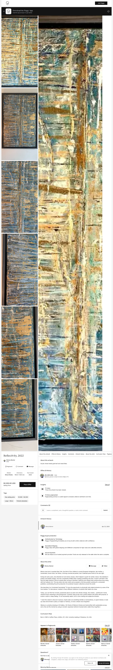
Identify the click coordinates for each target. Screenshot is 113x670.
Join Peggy (101, 3)
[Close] (109, 655)
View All (107, 625)
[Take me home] (7, 3)
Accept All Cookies (104, 663)
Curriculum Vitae (100, 454)
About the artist (90, 454)
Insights (64, 454)
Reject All (90, 663)
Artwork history (80, 454)
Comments (71, 454)
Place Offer (27, 484)
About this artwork (44, 454)
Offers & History (56, 454)
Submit (105, 510)
